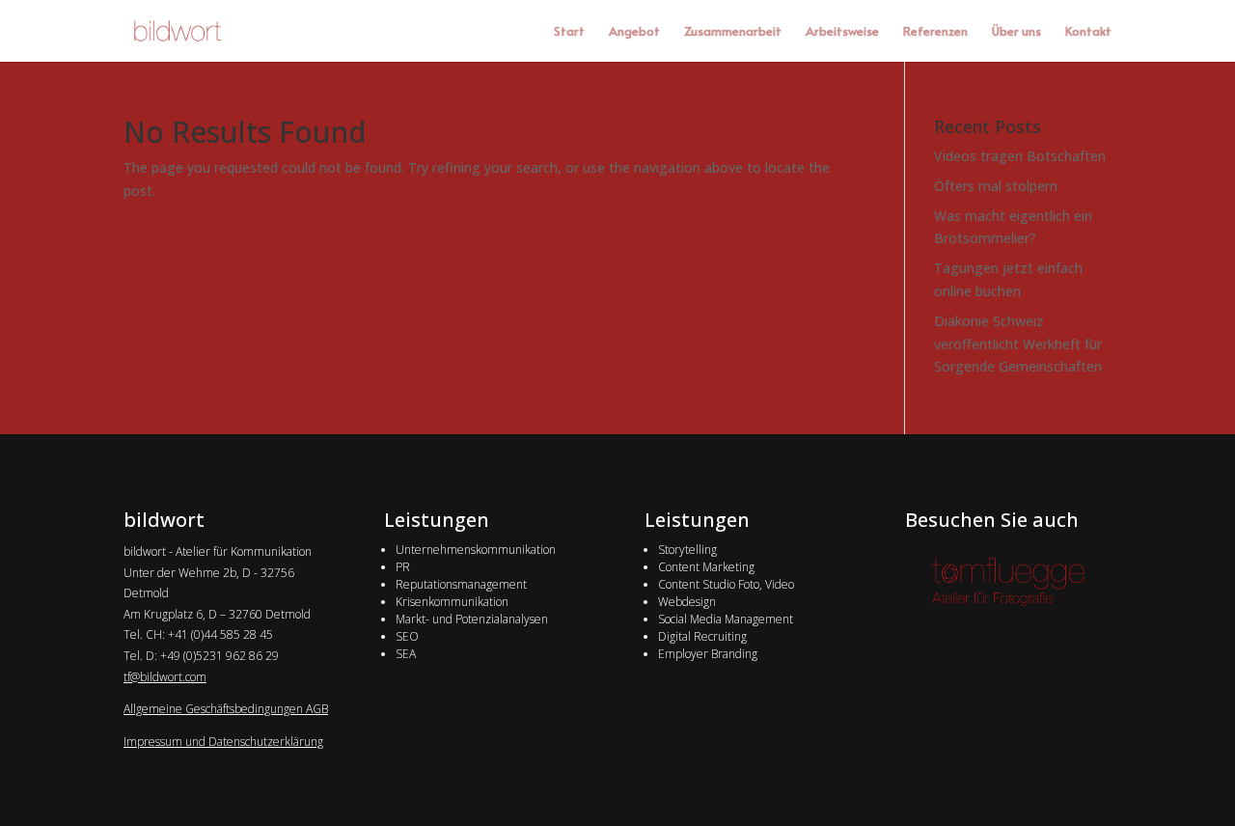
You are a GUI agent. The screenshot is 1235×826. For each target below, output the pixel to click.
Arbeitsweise (842, 32)
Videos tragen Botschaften (1020, 156)
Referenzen (935, 32)
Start (569, 32)
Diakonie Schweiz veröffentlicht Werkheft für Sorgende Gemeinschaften (1018, 344)
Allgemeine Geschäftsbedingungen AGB (226, 709)
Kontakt (1088, 32)
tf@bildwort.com (165, 677)
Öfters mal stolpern (995, 186)
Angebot (634, 32)
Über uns (1016, 32)
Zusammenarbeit (733, 32)
